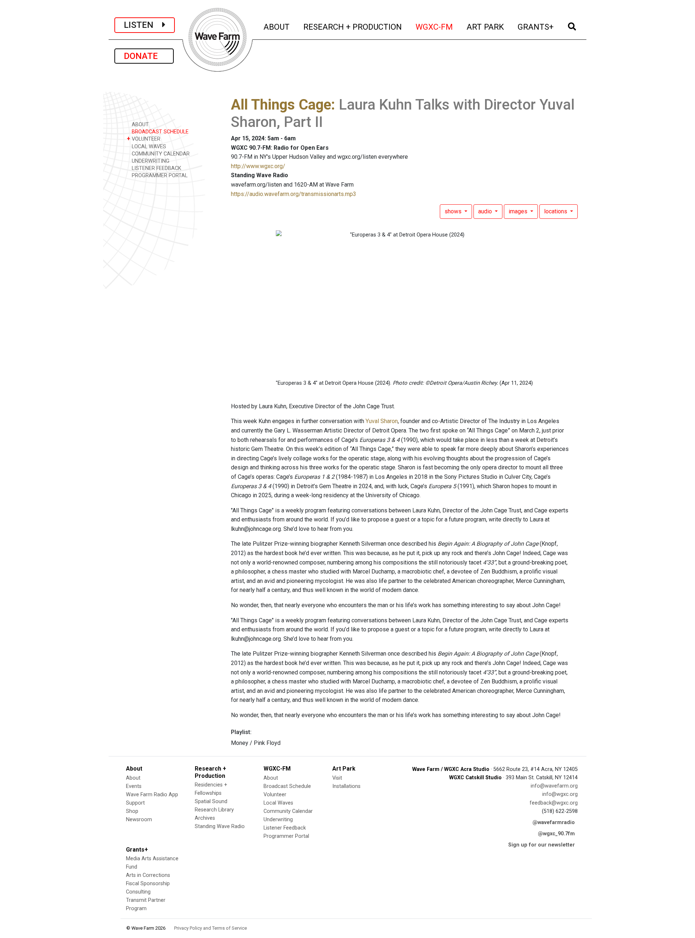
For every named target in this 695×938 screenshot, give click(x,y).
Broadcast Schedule (287, 786)
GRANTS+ (535, 26)
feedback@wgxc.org (554, 803)
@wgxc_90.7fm (556, 834)
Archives (205, 818)
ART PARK (485, 26)
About (133, 778)
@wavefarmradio (553, 822)
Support (135, 803)
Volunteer (275, 795)
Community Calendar (288, 811)
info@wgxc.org (560, 794)
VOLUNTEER (143, 138)
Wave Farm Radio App (152, 795)
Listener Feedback (285, 828)
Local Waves (278, 803)
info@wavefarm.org (554, 786)
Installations (346, 786)
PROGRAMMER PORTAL (159, 175)
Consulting (138, 892)
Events (134, 786)
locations (556, 211)
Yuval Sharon (382, 421)
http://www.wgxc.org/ (258, 166)
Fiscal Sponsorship (148, 884)
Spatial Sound (211, 801)
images (519, 211)
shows (454, 211)
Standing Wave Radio (220, 826)
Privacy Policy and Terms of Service (210, 928)
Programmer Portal (286, 836)
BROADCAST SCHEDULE (159, 132)
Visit (337, 778)
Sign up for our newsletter (541, 845)
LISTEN (143, 25)
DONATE (144, 56)
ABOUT (276, 26)
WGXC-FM (434, 26)
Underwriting (278, 820)
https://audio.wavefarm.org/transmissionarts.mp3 (293, 194)
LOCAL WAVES (148, 147)
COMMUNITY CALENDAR (160, 154)
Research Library (214, 810)
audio (485, 211)
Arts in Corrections (148, 875)
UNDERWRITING (149, 161)
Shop (132, 811)
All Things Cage (281, 104)
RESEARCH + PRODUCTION (353, 26)
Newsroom (139, 820)
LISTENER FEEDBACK (155, 168)
